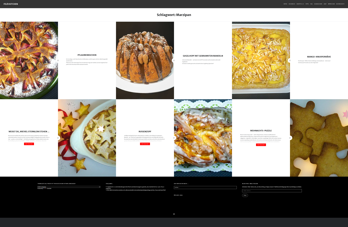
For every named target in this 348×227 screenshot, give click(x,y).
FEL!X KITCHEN (11, 4)
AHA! (325, 4)
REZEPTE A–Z (300, 4)
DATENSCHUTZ (340, 4)
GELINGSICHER (318, 4)
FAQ (311, 4)
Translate (49, 188)
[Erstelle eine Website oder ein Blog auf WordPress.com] (174, 214)
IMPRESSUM (331, 4)
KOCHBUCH (292, 4)
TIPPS (307, 4)
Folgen (245, 195)
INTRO (285, 4)
